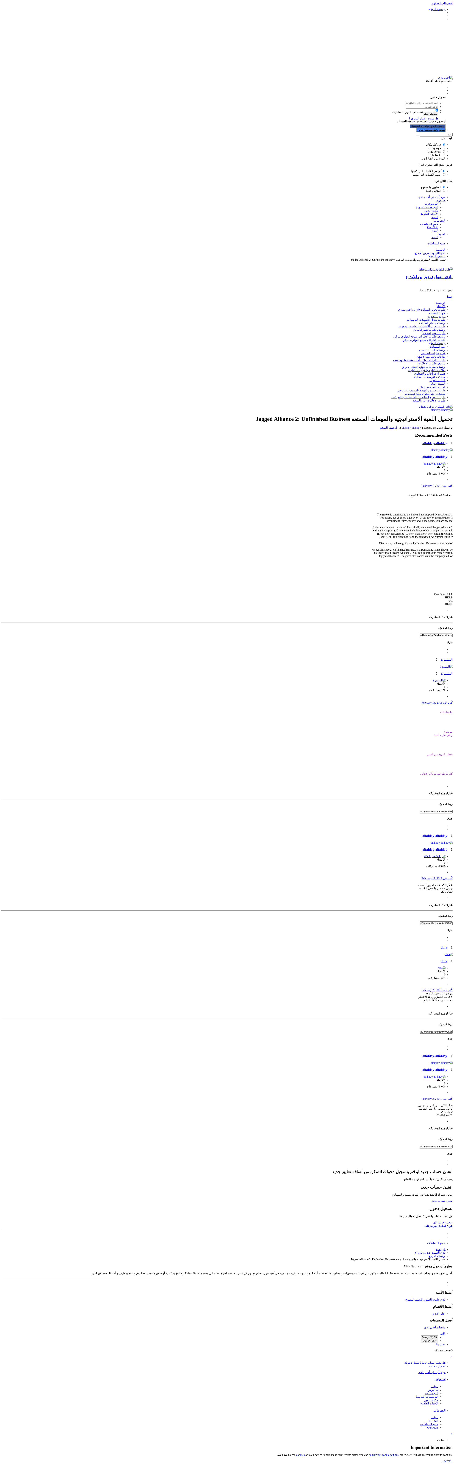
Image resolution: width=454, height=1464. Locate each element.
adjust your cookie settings (383, 1454)
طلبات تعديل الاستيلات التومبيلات (426, 319)
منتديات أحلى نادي (434, 1327)
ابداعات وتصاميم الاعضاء (430, 356)
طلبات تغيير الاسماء (433, 333)
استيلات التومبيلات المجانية (429, 376)
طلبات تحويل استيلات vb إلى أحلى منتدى (421, 309)
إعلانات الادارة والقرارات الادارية (426, 370)
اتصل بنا (440, 1344)
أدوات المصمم (437, 312)
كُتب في (437, 485)
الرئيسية (440, 302)
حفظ (450, 296)
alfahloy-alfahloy (411, 427)
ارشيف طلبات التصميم (432, 350)
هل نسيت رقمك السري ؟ (423, 118)
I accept (447, 1460)
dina (444, 947)
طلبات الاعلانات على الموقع (429, 400)
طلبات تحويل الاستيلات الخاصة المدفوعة (421, 326)
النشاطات (439, 220)
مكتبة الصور (431, 210)
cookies (300, 1454)
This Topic (435, 155)
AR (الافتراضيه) (429, 1337)
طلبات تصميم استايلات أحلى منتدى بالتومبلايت (418, 397)
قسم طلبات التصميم (433, 353)
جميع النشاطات (429, 223)
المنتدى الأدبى (437, 380)
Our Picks (432, 227)
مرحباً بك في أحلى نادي (431, 197)
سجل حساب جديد (442, 1200)
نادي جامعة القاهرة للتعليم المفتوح (425, 1299)
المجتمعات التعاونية (427, 207)
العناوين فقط (433, 190)
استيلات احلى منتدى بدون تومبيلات (425, 393)
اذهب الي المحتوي (442, 3)
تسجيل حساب (437, 129)
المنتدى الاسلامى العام (432, 387)
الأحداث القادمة (429, 213)
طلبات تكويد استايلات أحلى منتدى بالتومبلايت (419, 360)
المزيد (434, 217)
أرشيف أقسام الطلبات (432, 323)
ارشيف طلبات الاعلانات (431, 363)
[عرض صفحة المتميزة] (446, 666)
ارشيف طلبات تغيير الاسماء (429, 329)
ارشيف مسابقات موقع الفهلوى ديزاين (423, 366)
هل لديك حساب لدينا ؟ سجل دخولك (424, 93)
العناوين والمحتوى (430, 187)
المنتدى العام (437, 383)
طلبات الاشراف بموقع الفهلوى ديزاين (423, 339)
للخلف (434, 1386)
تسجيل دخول (430, 114)
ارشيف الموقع (437, 343)
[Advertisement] (227, 48)
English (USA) (429, 1341)
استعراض (439, 200)
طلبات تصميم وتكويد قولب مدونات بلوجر (421, 390)
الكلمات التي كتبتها (426, 171)
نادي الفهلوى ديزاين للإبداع (429, 276)
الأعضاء (441, 306)
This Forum (434, 151)
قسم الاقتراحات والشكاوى (429, 373)
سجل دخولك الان (443, 1222)
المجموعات (431, 203)
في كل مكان (433, 144)
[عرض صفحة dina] (449, 954)
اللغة (442, 1333)
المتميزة (447, 659)
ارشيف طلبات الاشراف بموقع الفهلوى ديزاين (419, 336)
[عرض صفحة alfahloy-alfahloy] (442, 409)
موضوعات (435, 148)
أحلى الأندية (438, 1313)
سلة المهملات (437, 346)
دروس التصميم (436, 316)
